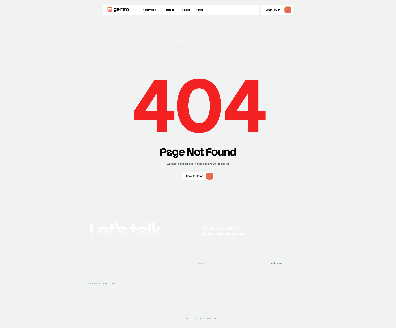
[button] (277, 10)
